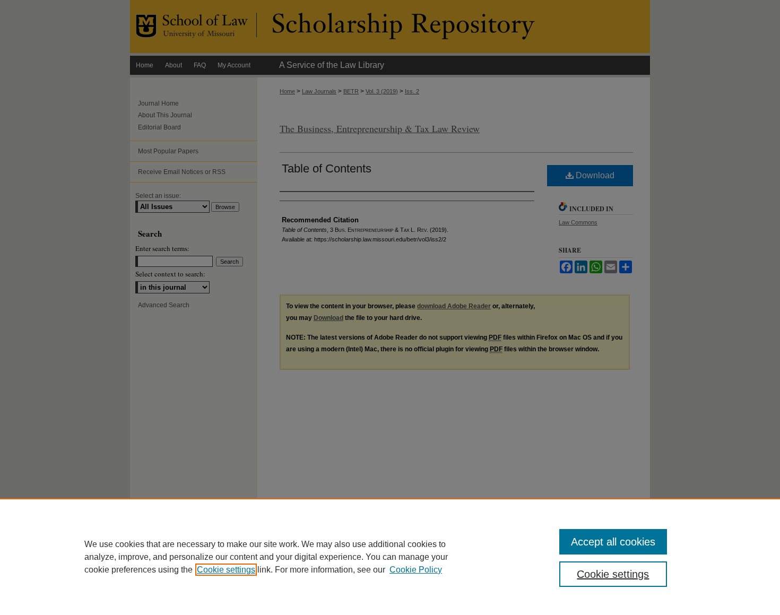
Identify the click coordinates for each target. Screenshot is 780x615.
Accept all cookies (613, 542)
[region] (390, 556)
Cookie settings (226, 569)
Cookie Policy (415, 569)
